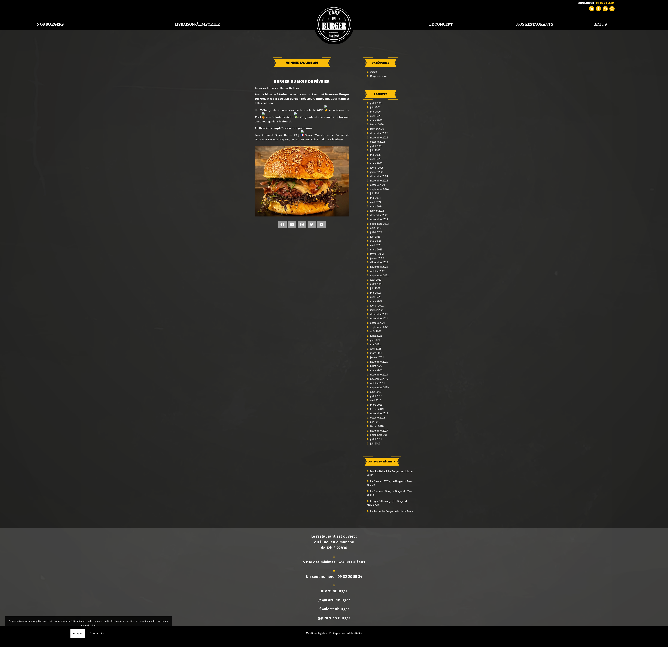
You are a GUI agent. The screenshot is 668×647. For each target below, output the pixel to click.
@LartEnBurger (336, 600)
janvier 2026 (377, 128)
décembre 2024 (379, 176)
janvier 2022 (377, 309)
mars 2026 (376, 120)
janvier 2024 (377, 210)
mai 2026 (375, 111)
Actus (373, 71)
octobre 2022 (377, 271)
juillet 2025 (376, 146)
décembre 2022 (379, 262)
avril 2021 (375, 348)
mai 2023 (375, 240)
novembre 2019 (379, 378)
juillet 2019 (376, 396)
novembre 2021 (379, 318)
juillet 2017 (376, 439)
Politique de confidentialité (345, 633)
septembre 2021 (379, 327)
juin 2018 (375, 421)
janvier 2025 (377, 172)
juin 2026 (375, 107)
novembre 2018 (379, 413)
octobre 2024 (377, 184)
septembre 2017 (379, 434)
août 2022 (375, 279)
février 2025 (377, 167)
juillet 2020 (376, 365)
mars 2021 (376, 352)
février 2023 (377, 253)
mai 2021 (375, 344)
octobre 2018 (377, 417)
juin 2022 (375, 288)
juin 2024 (375, 193)
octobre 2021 (377, 322)
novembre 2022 (379, 266)
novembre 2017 (379, 430)
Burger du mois (379, 76)
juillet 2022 (376, 283)
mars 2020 (376, 370)
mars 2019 (376, 404)
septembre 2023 (379, 223)
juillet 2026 (376, 103)
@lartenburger (335, 609)
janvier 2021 (377, 357)
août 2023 (375, 227)
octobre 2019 (377, 383)
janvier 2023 (377, 258)
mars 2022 (376, 301)
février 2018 (377, 426)
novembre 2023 (379, 219)
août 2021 (375, 331)
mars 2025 (376, 163)
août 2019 (375, 391)
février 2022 (377, 305)
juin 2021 (375, 340)
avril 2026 (375, 115)
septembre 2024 (379, 189)
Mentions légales (316, 633)
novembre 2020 (379, 361)
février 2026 (377, 124)
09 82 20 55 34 (349, 576)
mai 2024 (375, 197)
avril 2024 (375, 202)
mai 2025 (375, 154)
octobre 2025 (377, 141)
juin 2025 (375, 150)
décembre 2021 (379, 314)
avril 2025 (375, 158)
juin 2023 (375, 236)
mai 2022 (375, 292)
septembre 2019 (379, 387)
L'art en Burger (337, 618)
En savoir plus (97, 633)
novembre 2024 (379, 180)
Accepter (77, 633)
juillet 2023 (376, 232)
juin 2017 (375, 443)
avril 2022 (375, 296)
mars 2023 (376, 249)
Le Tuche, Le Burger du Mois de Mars (391, 511)
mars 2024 (376, 206)
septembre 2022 (379, 275)
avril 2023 (375, 245)
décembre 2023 (379, 215)
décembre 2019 (379, 374)
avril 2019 (375, 400)
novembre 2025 (379, 137)
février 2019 (377, 409)
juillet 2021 (376, 335)
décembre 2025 (379, 133)
